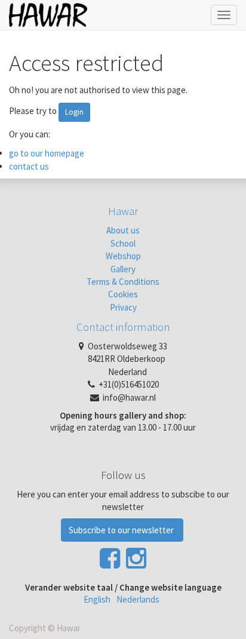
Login (74, 112)
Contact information (123, 327)
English (97, 599)
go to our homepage (46, 153)
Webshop (123, 256)
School (123, 243)
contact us (29, 166)
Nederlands (137, 599)
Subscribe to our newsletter (122, 530)
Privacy (123, 307)
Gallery (123, 269)
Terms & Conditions (123, 281)
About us (123, 230)
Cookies (123, 294)
